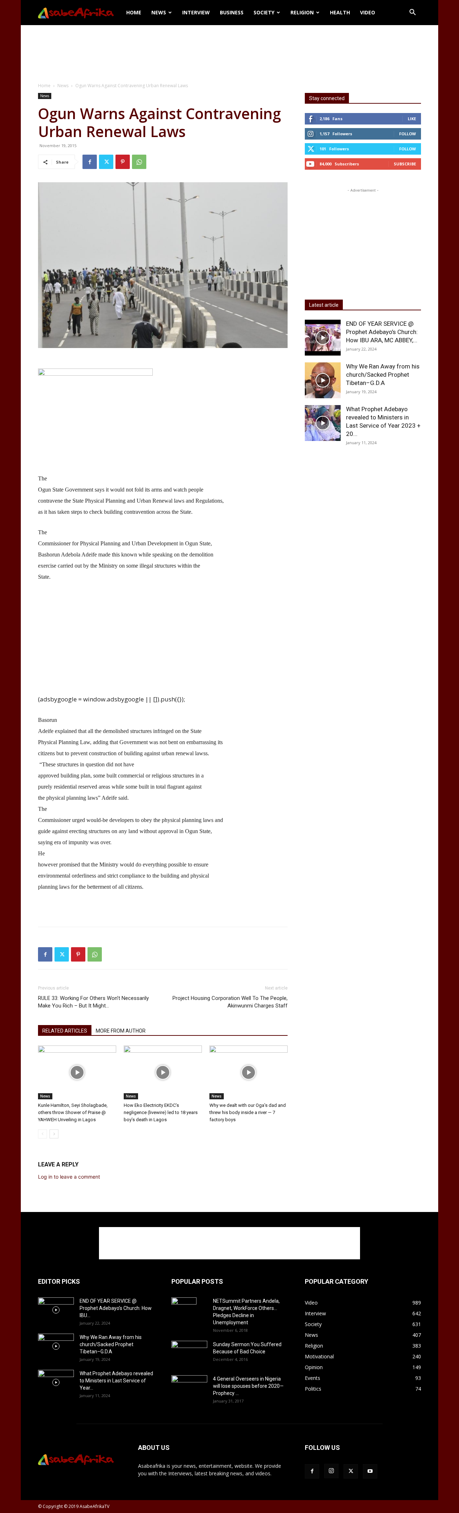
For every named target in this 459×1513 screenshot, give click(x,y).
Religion (302, 12)
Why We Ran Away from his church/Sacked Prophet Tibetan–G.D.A (383, 374)
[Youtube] (370, 1471)
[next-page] (53, 1133)
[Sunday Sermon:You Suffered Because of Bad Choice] (189, 1353)
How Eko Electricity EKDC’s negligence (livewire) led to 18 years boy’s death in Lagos (161, 1112)
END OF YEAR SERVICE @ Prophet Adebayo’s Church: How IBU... (116, 1308)
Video (367, 12)
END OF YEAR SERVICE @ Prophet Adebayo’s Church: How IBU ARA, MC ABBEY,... (382, 332)
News (158, 12)
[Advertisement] (229, 50)
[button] (412, 13)
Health (340, 12)
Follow (407, 133)
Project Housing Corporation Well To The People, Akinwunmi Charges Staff (230, 1002)
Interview (196, 12)
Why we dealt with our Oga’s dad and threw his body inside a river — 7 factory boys (247, 1112)
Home (133, 12)
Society (264, 12)
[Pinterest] (122, 162)
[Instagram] (331, 1471)
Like (412, 118)
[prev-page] (42, 1133)
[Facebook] (89, 162)
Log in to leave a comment (69, 1177)
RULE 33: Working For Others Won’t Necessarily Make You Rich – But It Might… (93, 1002)
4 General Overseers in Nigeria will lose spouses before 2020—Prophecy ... (248, 1386)
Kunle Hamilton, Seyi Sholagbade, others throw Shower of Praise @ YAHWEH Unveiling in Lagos (73, 1112)
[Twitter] (106, 162)
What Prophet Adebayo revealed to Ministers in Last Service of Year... (116, 1381)
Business (231, 12)
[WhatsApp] (139, 162)
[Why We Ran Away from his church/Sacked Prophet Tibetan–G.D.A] (323, 380)
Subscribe (405, 163)
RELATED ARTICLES (64, 1031)
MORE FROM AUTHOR (121, 1031)
